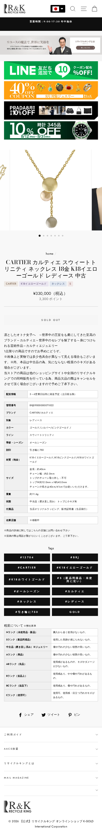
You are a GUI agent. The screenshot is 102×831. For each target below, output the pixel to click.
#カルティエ (75, 591)
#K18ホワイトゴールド (27, 579)
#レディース (75, 601)
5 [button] (55, 236)
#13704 (27, 557)
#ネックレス (27, 601)
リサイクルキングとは (19, 763)
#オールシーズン (27, 591)
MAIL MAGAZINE (16, 777)
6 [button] (59, 236)
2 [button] (44, 236)
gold (75, 612)
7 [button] (63, 236)
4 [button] (52, 236)
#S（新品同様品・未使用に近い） (75, 579)
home (49, 253)
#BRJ (74, 557)
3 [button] (48, 236)
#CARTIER (27, 567)
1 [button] (40, 236)
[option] (51, 22)
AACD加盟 (11, 749)
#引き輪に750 (26, 612)
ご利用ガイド (13, 734)
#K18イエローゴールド (75, 567)
